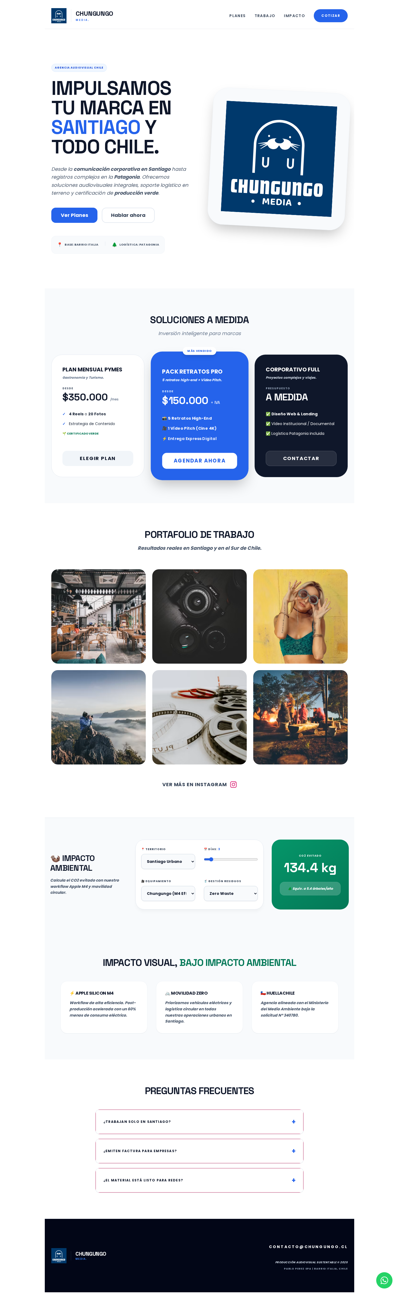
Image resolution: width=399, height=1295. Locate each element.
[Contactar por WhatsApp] (384, 1280)
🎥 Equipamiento (156, 881)
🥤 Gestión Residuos (222, 881)
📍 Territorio (153, 849)
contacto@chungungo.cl (308, 1246)
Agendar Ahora (199, 460)
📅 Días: (212, 849)
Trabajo (265, 15)
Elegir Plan (98, 458)
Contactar (301, 458)
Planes (237, 15)
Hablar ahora (128, 215)
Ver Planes (74, 215)
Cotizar (330, 15)
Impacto (294, 15)
